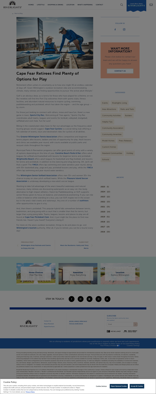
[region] (78, 386)
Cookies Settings (101, 386)
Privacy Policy (30, 392)
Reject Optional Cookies (119, 386)
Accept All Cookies (137, 386)
